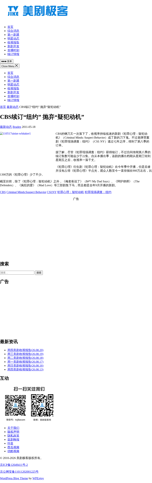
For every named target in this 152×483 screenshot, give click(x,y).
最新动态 (13, 106)
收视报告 (13, 88)
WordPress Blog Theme (14, 478)
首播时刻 (13, 96)
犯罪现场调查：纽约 (98, 192)
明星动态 (13, 84)
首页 (10, 72)
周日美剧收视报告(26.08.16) (25, 365)
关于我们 (13, 427)
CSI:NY (52, 192)
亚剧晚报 (13, 439)
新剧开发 (13, 92)
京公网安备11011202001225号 (19, 471)
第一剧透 (13, 80)
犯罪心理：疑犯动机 (70, 192)
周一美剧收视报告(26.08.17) (25, 361)
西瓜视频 (13, 447)
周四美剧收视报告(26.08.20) (25, 350)
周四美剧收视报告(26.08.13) (25, 369)
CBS (3, 192)
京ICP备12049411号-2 (14, 464)
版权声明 (13, 431)
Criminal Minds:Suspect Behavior (26, 192)
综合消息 (13, 76)
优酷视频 (13, 451)
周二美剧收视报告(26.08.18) (25, 357)
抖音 (10, 443)
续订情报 (13, 100)
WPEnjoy (38, 478)
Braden (17, 126)
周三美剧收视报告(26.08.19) (25, 354)
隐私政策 (13, 435)
